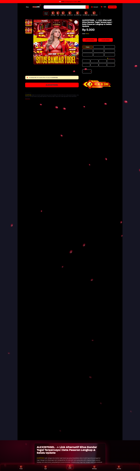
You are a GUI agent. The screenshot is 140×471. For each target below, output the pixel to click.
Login (45, 468)
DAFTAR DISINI (90, 40)
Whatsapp (94, 468)
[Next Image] (76, 43)
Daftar (70, 468)
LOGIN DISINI (105, 40)
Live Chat (119, 468)
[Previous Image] (36, 43)
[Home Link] (36, 7)
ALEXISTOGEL (52, 85)
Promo (21, 468)
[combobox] (65, 7)
